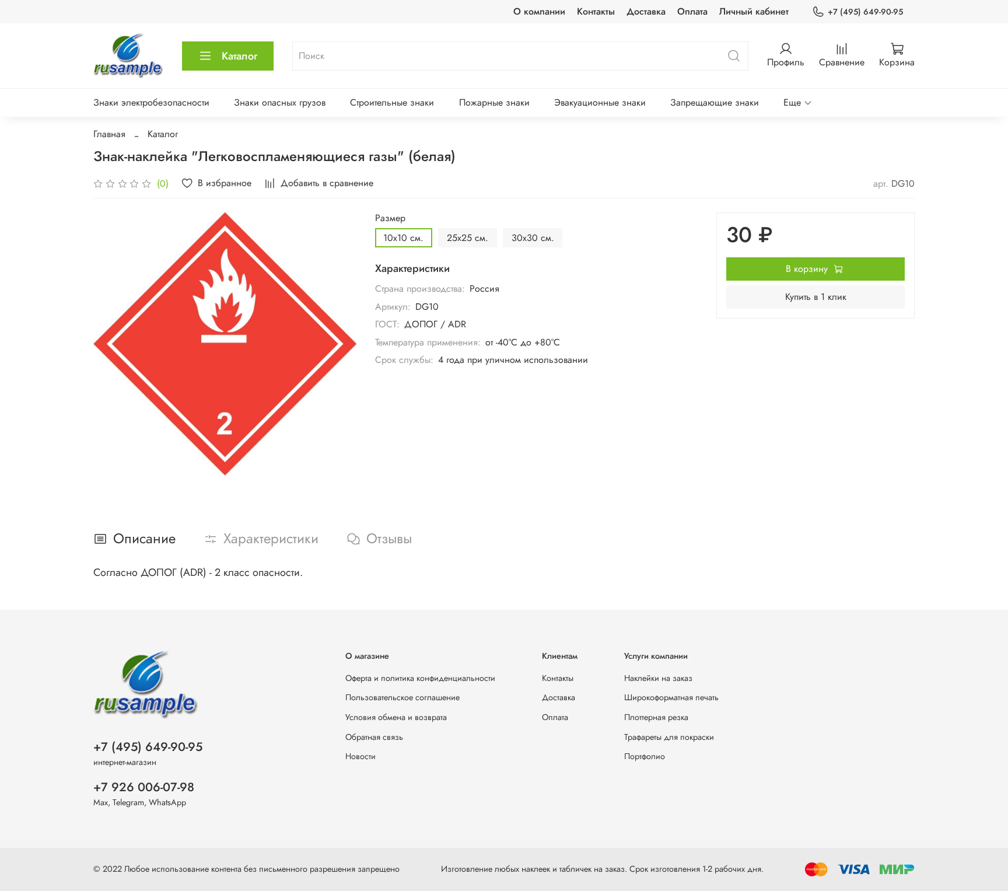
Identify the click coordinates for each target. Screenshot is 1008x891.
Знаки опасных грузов (280, 102)
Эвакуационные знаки (600, 102)
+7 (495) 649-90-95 (865, 12)
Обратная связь (374, 737)
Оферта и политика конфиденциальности (420, 678)
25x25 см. (467, 237)
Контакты (596, 11)
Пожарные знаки (494, 102)
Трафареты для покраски (669, 737)
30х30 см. (533, 237)
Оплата (692, 11)
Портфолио (644, 756)
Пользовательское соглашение (402, 697)
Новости (360, 756)
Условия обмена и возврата (396, 717)
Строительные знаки (392, 102)
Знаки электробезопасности (151, 102)
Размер (390, 217)
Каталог (239, 56)
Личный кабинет (754, 11)
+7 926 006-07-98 (143, 787)
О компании (539, 11)
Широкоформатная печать (671, 697)
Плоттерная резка (656, 717)
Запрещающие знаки (714, 102)
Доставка (646, 11)
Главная (109, 134)
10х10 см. (403, 237)
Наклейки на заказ (658, 678)
